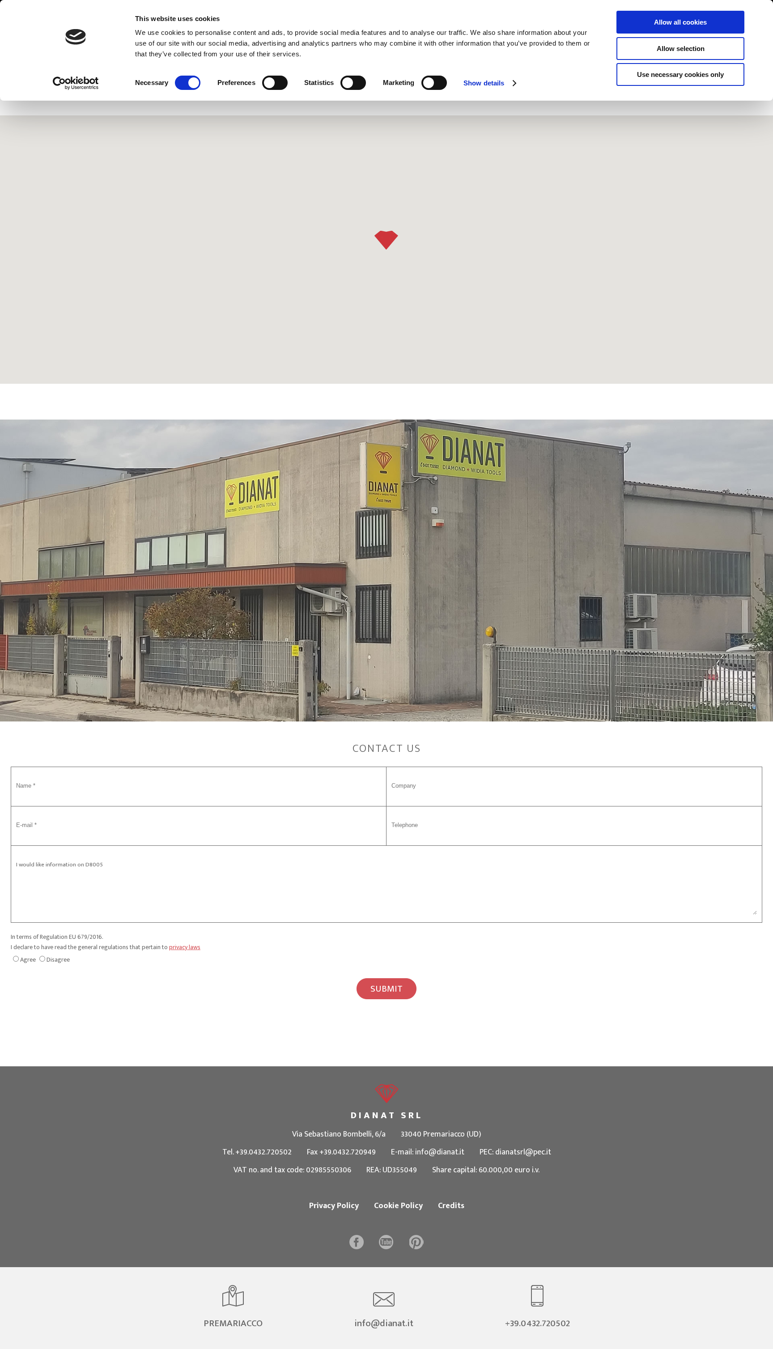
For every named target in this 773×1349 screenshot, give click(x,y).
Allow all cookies (680, 22)
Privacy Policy (334, 1206)
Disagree (58, 959)
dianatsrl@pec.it (523, 1152)
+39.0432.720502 (263, 1152)
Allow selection (681, 48)
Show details (483, 83)
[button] (386, 240)
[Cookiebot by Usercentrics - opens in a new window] (76, 83)
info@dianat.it (439, 1152)
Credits (451, 1206)
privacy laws (184, 947)
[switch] (275, 83)
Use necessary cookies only (680, 74)
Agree (28, 959)
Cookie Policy (398, 1206)
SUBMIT (386, 989)
